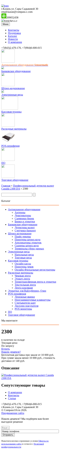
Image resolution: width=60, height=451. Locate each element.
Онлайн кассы (23, 263)
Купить (5, 348)
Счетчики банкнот (25, 230)
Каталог (12, 36)
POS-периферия (10, 145)
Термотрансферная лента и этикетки (35, 281)
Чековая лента (23, 275)
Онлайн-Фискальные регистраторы (35, 269)
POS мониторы (23, 308)
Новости (13, 39)
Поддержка (14, 33)
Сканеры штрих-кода (27, 245)
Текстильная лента (25, 284)
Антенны (20, 212)
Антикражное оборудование (24, 209)
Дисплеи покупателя (26, 305)
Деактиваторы (23, 215)
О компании (15, 42)
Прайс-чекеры (23, 236)
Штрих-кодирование (13, 88)
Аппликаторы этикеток (28, 242)
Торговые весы (23, 257)
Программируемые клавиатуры (32, 299)
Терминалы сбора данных (29, 248)
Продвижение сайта (12, 413)
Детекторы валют (25, 227)
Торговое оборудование (14, 180)
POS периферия (17, 293)
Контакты (13, 30)
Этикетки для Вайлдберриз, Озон (27, 290)
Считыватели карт (25, 302)
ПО (3, 162)
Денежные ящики (25, 296)
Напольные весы (24, 254)
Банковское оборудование (16, 71)
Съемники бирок (24, 218)
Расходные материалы (13, 128)
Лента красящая (24, 287)
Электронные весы (12, 94)
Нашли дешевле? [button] (11, 351)
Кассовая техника (11, 111)
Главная (5, 185)
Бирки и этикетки (25, 221)
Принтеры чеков (24, 266)
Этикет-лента (22, 278)
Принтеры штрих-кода (27, 239)
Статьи (12, 398)
